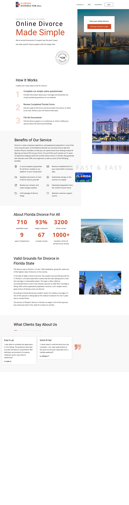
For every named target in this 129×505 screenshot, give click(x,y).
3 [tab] (22, 330)
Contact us (80, 5)
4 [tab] (26, 330)
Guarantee (98, 5)
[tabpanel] (19, 350)
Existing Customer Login (99, 26)
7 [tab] (36, 330)
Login (109, 5)
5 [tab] (29, 330)
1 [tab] (15, 330)
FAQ (89, 5)
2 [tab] (19, 330)
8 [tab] (40, 330)
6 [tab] (33, 330)
